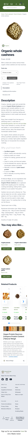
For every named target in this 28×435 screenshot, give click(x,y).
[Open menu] (23, 4)
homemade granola (7, 123)
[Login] (16, 4)
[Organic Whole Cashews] (14, 42)
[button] (23, 301)
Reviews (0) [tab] (6, 95)
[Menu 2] (9, 318)
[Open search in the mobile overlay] (14, 7)
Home (2, 14)
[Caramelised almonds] (17, 289)
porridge (23, 123)
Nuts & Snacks (17, 14)
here (22, 431)
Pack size (4, 68)
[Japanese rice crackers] (6, 289)
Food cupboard (9, 14)
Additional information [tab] (9, 91)
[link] (6, 304)
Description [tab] (6, 88)
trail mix (15, 123)
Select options (6, 248)
